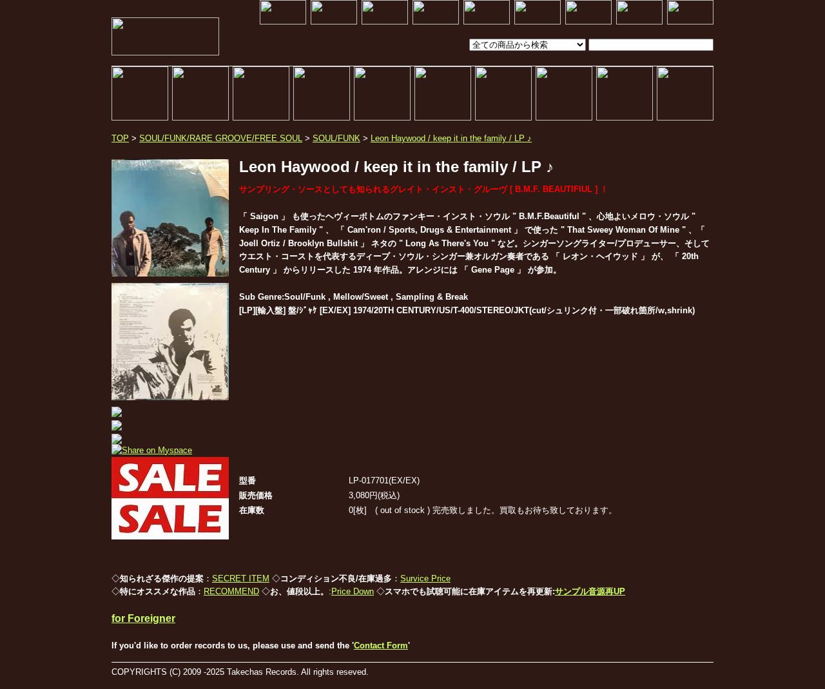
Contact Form (381, 645)
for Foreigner (143, 618)
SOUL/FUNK (336, 138)
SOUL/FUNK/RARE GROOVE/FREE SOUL (220, 138)
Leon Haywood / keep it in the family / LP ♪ (451, 138)
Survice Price (425, 578)
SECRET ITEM (240, 578)
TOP (120, 138)
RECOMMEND (231, 591)
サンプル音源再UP (590, 591)
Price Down (352, 591)
